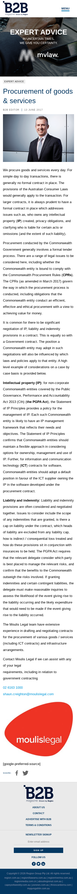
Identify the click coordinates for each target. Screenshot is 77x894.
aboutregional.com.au (50, 881)
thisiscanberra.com (61, 885)
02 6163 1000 (13, 687)
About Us (38, 807)
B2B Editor (11, 109)
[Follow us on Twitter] (38, 864)
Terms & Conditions (38, 825)
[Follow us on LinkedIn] (43, 864)
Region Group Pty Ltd (37, 873)
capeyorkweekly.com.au (17, 885)
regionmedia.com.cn (25, 881)
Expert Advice (14, 81)
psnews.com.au (40, 885)
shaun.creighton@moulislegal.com (28, 694)
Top (69, 888)
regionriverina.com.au (59, 877)
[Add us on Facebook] (34, 864)
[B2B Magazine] (38, 793)
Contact (38, 813)
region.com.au (12, 877)
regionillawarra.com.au (34, 877)
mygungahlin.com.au (38, 888)
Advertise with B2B (38, 819)
